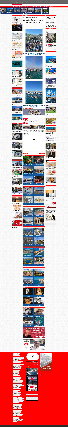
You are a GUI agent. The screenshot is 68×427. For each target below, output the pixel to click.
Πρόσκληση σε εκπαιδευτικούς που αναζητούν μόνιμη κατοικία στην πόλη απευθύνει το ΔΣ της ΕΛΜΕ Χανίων (17, 185)
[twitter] (54, 425)
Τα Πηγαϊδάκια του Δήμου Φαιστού (37, 12)
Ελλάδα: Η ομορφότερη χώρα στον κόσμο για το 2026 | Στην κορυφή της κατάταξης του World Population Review (17, 112)
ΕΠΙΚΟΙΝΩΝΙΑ (51, 6)
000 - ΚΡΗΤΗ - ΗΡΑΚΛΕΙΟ (16, 353)
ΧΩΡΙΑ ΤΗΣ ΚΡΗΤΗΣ (27, 6)
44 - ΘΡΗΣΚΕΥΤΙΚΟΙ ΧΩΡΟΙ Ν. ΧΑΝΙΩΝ (18, 399)
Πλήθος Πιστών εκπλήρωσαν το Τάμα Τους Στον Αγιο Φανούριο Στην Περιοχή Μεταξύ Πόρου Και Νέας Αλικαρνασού (41, 131)
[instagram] (55, 425)
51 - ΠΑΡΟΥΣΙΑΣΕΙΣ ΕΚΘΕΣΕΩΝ (17, 407)
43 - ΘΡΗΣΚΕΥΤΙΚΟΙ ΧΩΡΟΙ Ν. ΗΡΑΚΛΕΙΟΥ (18, 398)
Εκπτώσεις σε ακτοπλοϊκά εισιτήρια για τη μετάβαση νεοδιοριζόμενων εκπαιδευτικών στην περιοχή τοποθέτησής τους (17, 167)
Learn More (47, 1)
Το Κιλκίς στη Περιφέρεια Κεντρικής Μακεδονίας (30, 12)
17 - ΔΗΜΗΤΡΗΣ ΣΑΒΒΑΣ (16, 373)
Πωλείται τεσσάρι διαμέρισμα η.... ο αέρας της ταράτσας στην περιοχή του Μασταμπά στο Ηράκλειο (3, 13)
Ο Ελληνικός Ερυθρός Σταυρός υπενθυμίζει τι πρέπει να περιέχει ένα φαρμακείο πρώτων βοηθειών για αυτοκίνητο (17, 227)
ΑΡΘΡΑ (19, 6)
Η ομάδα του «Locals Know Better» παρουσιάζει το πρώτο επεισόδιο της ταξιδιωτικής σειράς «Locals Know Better (16, 104)
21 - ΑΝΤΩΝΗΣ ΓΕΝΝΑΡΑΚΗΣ (16, 378)
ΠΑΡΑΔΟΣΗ (43, 6)
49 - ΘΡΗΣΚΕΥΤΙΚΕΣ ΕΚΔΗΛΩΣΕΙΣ (29, 16)
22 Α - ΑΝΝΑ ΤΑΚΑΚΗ (16, 380)
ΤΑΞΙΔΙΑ (47, 6)
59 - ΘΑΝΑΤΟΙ (14, 412)
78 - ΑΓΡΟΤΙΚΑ (20, 414)
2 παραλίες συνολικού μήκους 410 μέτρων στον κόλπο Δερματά (10, 12)
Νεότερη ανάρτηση (25, 153)
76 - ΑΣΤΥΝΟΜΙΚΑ (15, 414)
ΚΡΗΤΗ (31, 6)
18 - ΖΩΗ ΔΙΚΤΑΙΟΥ (15, 374)
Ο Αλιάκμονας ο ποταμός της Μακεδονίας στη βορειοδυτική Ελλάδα (45, 12)
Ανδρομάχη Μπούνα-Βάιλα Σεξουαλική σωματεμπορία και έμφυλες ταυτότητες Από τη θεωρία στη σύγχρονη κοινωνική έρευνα (51, 150)
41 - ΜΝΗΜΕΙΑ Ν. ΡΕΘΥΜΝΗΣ (16, 394)
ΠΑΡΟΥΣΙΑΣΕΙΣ (35, 6)
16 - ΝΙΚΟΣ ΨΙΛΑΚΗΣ (15, 372)
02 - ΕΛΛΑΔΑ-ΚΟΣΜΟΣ (16, 358)
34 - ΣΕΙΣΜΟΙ (22, 385)
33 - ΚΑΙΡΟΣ (18, 385)
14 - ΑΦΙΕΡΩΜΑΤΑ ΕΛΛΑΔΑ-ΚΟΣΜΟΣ (17, 366)
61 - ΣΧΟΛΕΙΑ (19, 412)
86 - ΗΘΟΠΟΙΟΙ (20, 420)
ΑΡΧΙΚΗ (13, 6)
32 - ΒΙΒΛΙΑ (14, 385)
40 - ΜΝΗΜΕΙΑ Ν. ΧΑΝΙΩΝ (16, 393)
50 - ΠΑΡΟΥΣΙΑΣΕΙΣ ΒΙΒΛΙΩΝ (16, 406)
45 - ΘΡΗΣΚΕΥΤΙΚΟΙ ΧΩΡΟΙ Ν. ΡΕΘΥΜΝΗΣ (18, 400)
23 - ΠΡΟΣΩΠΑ (21, 380)
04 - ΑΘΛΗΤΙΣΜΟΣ (15, 359)
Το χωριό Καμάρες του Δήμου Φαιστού (17, 12)
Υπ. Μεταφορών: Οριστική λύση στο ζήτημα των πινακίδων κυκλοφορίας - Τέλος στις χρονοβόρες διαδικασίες (17, 131)
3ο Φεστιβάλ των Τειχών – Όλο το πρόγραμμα (17, 23)
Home (23, 16)
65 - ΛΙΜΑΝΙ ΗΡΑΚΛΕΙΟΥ (16, 413)
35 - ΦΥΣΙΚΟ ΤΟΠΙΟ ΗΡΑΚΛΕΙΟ (17, 386)
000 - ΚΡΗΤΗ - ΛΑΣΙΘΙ (16, 354)
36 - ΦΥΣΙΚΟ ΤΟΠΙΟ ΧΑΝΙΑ (16, 387)
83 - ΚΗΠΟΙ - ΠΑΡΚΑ (15, 419)
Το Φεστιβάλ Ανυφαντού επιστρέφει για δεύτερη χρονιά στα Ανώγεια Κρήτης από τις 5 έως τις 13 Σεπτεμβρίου (17, 68)
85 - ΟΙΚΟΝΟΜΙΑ (15, 420)
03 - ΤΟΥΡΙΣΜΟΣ (22, 358)
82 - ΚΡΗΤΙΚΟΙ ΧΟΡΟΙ (15, 418)
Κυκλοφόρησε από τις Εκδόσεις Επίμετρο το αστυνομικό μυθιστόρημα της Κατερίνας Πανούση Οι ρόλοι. (50, 158)
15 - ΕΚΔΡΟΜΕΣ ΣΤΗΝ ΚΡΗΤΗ (16, 367)
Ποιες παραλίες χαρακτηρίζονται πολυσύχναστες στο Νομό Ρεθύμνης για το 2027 (16, 95)
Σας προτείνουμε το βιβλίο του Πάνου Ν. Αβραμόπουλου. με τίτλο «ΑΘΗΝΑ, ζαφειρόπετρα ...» (50, 133)
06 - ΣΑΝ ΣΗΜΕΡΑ (15, 360)
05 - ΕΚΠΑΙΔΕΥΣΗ (20, 359)
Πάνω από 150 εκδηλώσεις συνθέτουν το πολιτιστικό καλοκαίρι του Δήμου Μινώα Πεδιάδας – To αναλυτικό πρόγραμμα (16, 49)
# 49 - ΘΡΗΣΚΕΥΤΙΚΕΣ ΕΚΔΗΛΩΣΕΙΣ (29, 108)
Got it (51, 1)
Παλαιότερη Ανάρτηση (41, 153)
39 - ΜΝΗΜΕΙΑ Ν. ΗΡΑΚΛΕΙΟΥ (17, 392)
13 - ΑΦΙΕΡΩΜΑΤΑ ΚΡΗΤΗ (16, 365)
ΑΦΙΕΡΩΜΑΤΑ (40, 6)
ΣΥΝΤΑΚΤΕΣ (23, 6)
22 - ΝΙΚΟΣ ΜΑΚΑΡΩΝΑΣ (16, 379)
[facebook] (52, 425)
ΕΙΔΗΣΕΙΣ (16, 6)
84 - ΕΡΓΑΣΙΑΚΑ (21, 419)
